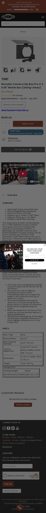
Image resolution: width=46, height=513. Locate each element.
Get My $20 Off (34, 260)
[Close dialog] (44, 245)
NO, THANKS (34, 263)
